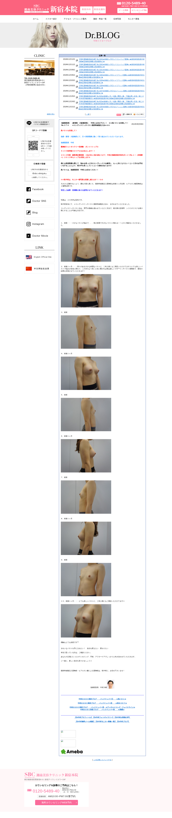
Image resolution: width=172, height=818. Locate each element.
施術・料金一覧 (100, 19)
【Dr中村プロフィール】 (83, 717)
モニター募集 (133, 19)
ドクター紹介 (51, 19)
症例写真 (117, 19)
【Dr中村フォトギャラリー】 (103, 717)
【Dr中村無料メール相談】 (85, 721)
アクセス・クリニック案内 (75, 19)
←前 (87, 114)
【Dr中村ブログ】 (123, 721)
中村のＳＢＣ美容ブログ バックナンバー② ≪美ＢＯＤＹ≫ (102, 703)
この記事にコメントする (102, 760)
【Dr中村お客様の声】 (122, 717)
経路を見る (51, 114)
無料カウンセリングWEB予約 (57, 802)
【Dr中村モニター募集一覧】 (105, 721)
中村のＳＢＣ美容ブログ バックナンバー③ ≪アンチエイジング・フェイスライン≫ (102, 707)
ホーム (36, 19)
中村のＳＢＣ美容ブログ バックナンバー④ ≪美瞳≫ (102, 709)
